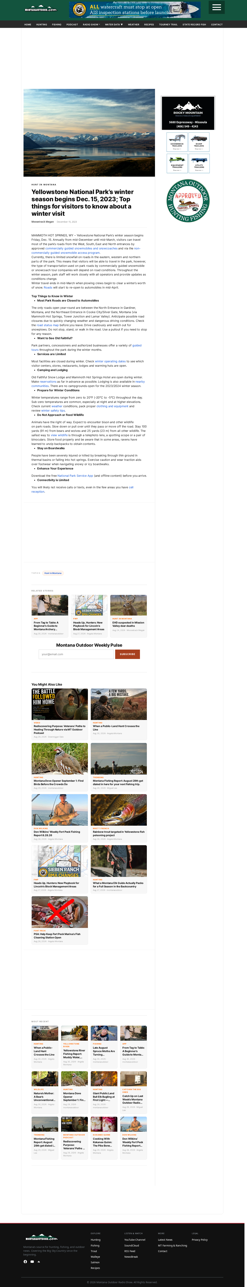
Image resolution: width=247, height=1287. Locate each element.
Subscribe (127, 654)
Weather (133, 24)
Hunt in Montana (43, 184)
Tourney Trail (168, 24)
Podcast (72, 24)
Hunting (41, 24)
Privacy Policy (200, 1239)
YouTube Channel (134, 1239)
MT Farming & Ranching (172, 1245)
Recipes (149, 24)
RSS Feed (129, 1251)
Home (27, 24)
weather (57, 406)
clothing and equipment (113, 406)
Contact (217, 24)
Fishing (56, 24)
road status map (48, 325)
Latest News (165, 1239)
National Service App (75, 475)
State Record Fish (194, 24)
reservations (48, 381)
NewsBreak (131, 1256)
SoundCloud (131, 1245)
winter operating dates (110, 361)
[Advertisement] (122, 59)
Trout (94, 1251)
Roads (48, 287)
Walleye (95, 1256)
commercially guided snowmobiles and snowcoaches (81, 248)
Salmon (95, 1262)
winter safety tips (53, 410)
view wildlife (59, 435)
